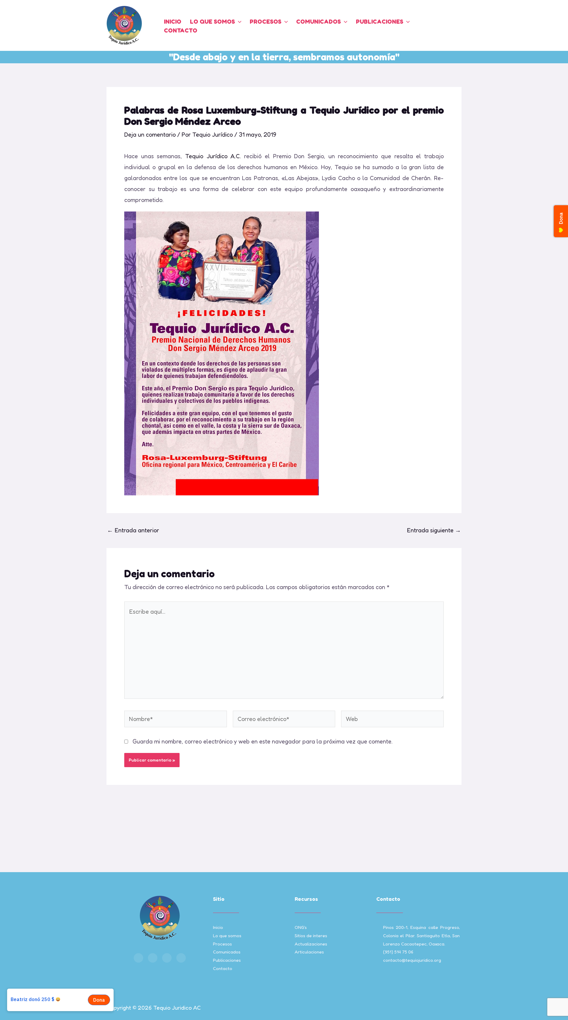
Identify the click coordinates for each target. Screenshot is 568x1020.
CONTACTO (180, 30)
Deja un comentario (150, 134)
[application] (238, 21)
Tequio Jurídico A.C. (213, 156)
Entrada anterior (133, 530)
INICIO (172, 21)
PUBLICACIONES (379, 21)
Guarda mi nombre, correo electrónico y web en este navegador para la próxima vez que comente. (263, 741)
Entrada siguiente (434, 530)
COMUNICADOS (318, 21)
